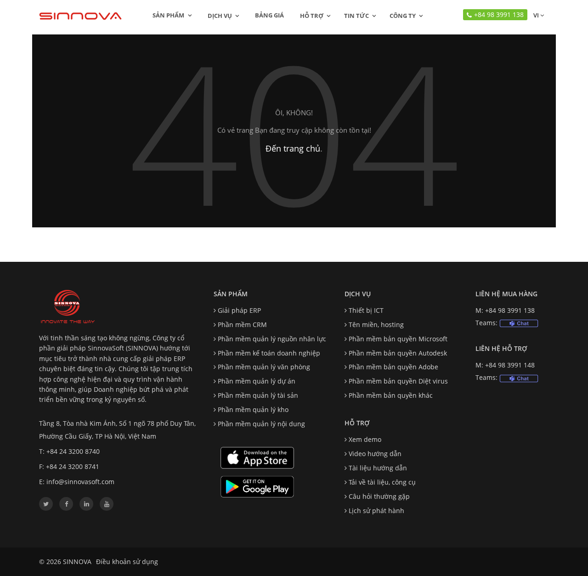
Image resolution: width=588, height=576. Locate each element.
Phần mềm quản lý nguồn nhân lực (272, 338)
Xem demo (365, 439)
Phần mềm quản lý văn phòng (264, 366)
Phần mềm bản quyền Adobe (393, 366)
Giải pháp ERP (239, 310)
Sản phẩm (169, 15)
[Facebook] (66, 504)
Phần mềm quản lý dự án (256, 381)
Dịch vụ (220, 15)
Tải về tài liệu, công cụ (382, 482)
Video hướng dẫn (375, 453)
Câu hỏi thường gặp (379, 496)
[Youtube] (106, 504)
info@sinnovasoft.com (80, 481)
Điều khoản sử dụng (127, 561)
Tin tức (356, 15)
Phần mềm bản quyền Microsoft (398, 338)
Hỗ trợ (311, 15)
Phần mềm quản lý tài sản (258, 395)
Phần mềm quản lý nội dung (261, 423)
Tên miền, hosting (376, 324)
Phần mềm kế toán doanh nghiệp (269, 353)
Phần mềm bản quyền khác (391, 395)
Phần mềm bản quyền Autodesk (398, 353)
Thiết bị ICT (366, 310)
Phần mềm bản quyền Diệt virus (398, 381)
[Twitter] (46, 504)
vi (535, 15)
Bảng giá (269, 15)
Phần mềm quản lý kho (253, 409)
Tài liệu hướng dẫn (378, 467)
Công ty (403, 15)
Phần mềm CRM (242, 324)
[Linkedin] (86, 504)
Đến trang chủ (293, 148)
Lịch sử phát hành (376, 510)
